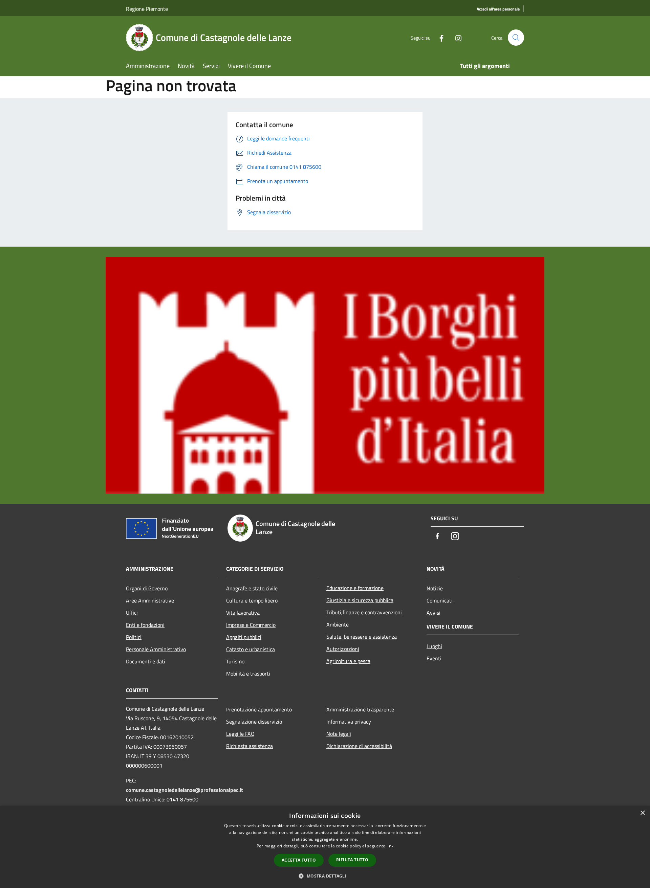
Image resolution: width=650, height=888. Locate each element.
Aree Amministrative (150, 600)
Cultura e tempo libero (252, 600)
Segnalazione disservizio (254, 722)
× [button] (642, 813)
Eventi (434, 658)
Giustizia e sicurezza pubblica (359, 600)
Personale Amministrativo (156, 649)
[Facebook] (439, 37)
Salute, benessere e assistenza (361, 637)
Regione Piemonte (147, 9)
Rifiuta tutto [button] (352, 860)
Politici (134, 637)
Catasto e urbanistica (250, 649)
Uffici (132, 613)
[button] (325, 876)
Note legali (338, 734)
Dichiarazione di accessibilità (359, 746)
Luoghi (434, 646)
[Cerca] (516, 37)
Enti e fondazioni (145, 625)
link (390, 846)
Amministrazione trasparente (360, 709)
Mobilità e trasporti (248, 673)
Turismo (235, 661)
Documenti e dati (145, 661)
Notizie (435, 588)
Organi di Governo (147, 588)
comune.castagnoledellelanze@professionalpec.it (184, 790)
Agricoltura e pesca (348, 661)
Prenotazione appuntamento (259, 709)
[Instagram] (455, 37)
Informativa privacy (348, 722)
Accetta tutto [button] (299, 860)
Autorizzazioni (342, 649)
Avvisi (433, 613)
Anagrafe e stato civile (252, 588)
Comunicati (440, 600)
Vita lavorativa (243, 613)
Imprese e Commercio (251, 625)
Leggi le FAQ (240, 734)
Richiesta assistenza (249, 746)
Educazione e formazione (355, 588)
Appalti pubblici (243, 637)
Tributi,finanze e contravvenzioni (364, 612)
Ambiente (337, 624)
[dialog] (325, 847)
